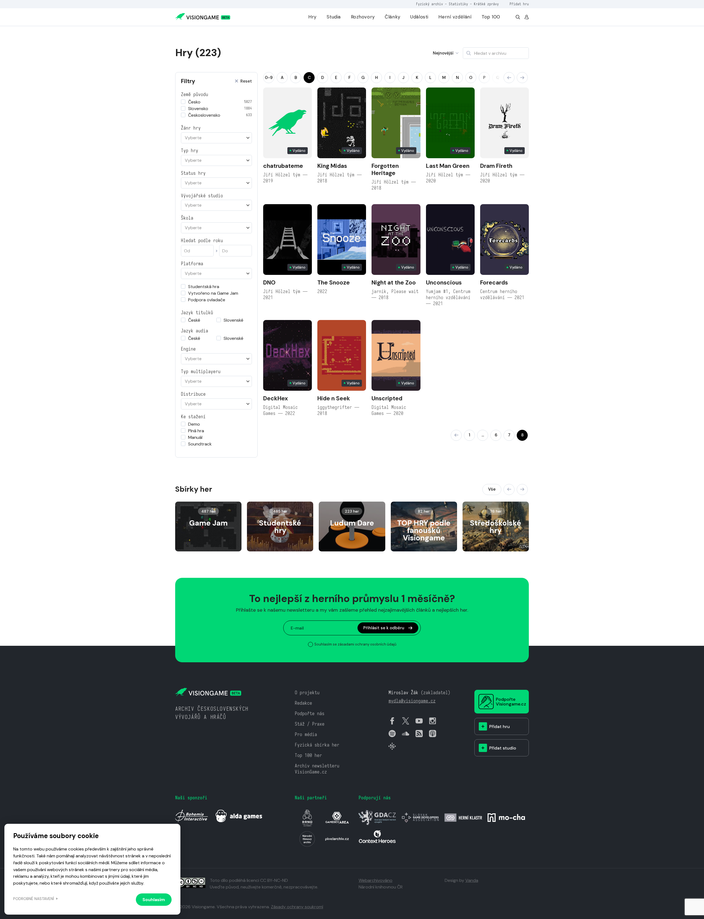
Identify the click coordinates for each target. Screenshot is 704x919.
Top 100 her (308, 755)
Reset (246, 81)
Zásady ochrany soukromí (297, 907)
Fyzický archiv (429, 4)
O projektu (307, 693)
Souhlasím (153, 899)
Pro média (306, 734)
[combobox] (216, 137)
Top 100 (491, 17)
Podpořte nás (309, 713)
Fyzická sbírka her (317, 745)
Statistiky (458, 4)
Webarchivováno (375, 880)
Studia (334, 17)
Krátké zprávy (486, 4)
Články (392, 17)
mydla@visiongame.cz (412, 701)
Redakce (303, 703)
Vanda (471, 880)
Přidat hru (519, 4)
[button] (509, 77)
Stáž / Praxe (309, 724)
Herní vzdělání (454, 17)
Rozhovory (363, 17)
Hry (312, 17)
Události (419, 17)
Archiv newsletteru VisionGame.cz (317, 769)
